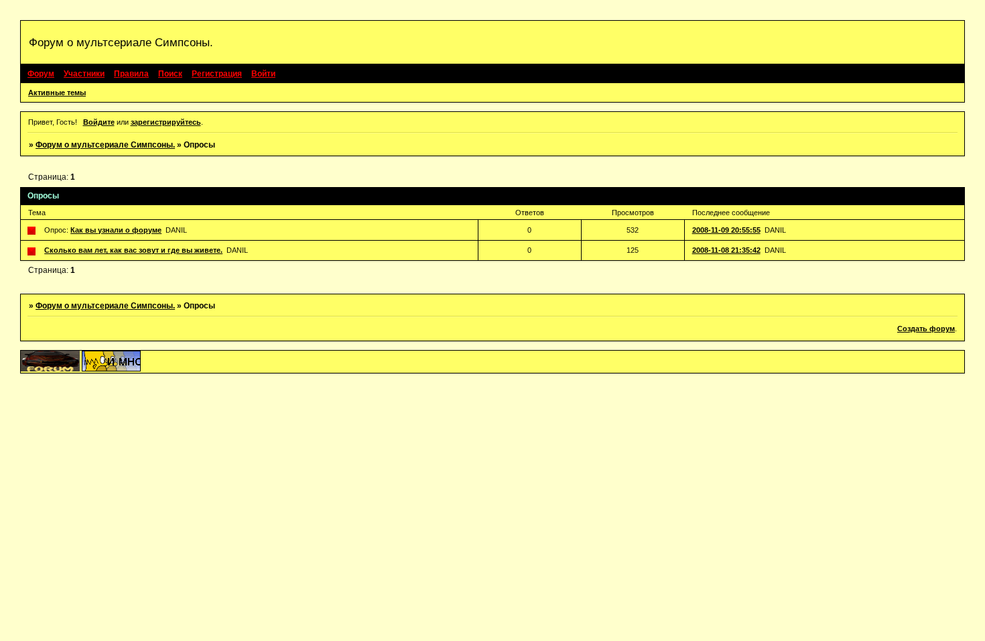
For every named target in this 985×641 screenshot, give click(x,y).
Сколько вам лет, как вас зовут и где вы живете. (133, 250)
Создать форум (926, 329)
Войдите (99, 122)
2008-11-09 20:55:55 (726, 230)
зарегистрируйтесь (166, 122)
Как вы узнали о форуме (115, 230)
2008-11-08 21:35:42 (726, 250)
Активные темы (57, 93)
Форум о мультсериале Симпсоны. (105, 145)
